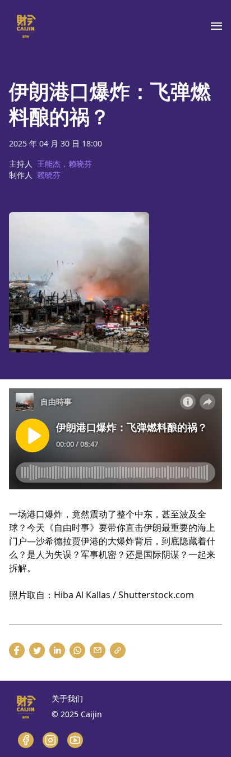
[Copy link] (118, 650)
